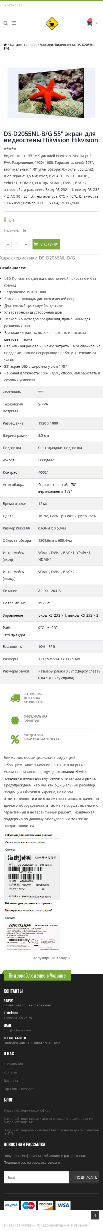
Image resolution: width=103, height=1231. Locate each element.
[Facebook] (95, 1215)
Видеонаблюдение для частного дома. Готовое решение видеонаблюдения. (48, 1120)
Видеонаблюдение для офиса (27, 1110)
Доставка (11, 1080)
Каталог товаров (24, 44)
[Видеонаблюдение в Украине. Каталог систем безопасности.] (52, 23)
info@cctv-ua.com (17, 1030)
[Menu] (14, 23)
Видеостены (65, 44)
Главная (6, 44)
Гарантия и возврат (19, 1088)
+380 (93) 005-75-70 (18, 1017)
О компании (13, 1064)
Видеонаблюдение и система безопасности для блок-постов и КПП (51, 1132)
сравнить (14, 5)
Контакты (11, 1072)
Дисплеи (46, 44)
